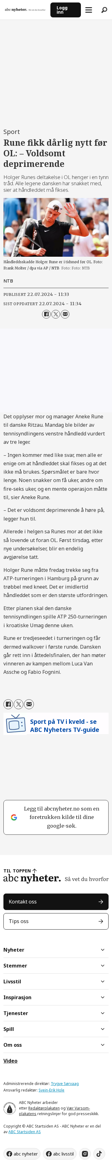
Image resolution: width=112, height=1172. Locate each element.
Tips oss (19, 921)
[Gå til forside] (25, 9)
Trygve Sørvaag (65, 1083)
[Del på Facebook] (46, 314)
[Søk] (104, 10)
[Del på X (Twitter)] (55, 314)
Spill (8, 1029)
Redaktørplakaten (44, 1108)
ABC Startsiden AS (24, 1131)
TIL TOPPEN (17, 871)
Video (10, 1060)
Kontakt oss (23, 901)
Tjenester (15, 1013)
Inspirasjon (17, 997)
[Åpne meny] (88, 10)
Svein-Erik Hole (51, 1090)
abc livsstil (63, 1154)
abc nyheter (26, 1154)
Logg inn (62, 10)
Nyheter (13, 949)
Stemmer (15, 965)
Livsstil (12, 981)
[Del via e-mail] (65, 314)
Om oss (12, 1044)
